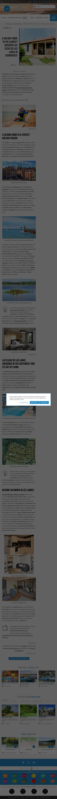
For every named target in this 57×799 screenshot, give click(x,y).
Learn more (24, 402)
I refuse (35, 402)
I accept (45, 402)
